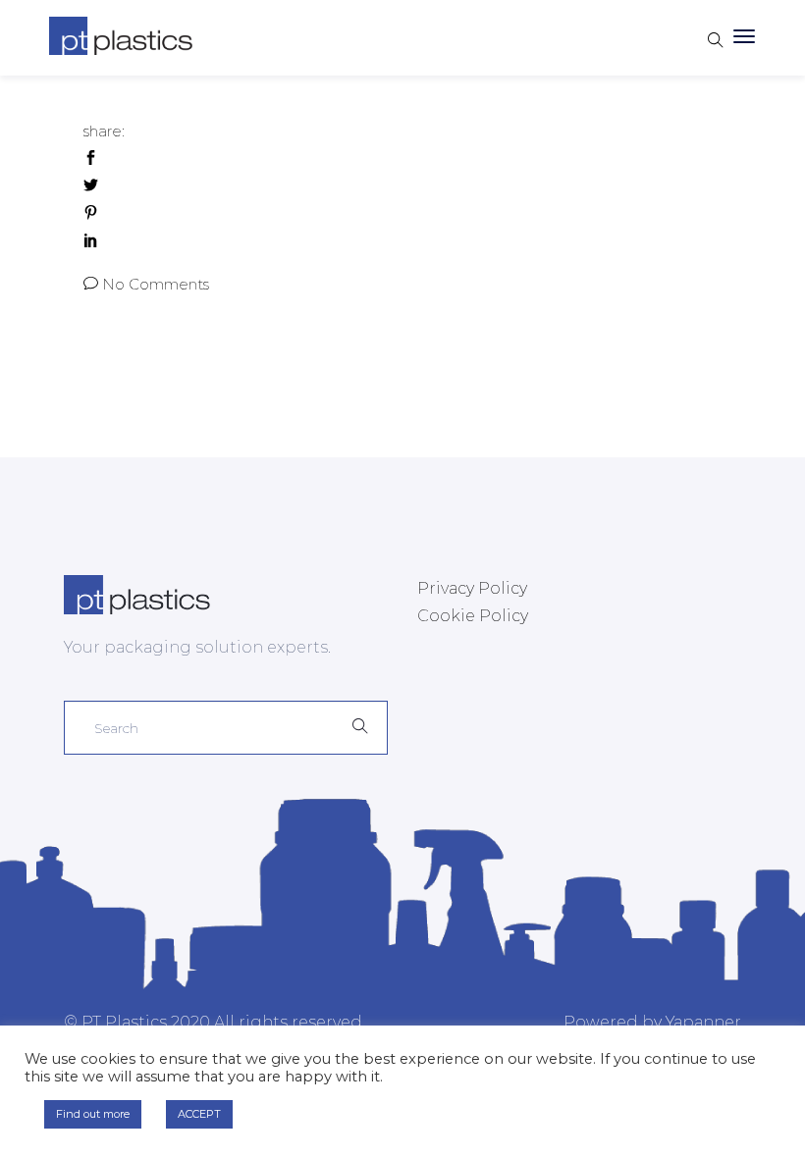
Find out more (93, 1114)
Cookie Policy (472, 615)
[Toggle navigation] (744, 37)
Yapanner (703, 1022)
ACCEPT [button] (199, 1114)
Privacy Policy (472, 588)
